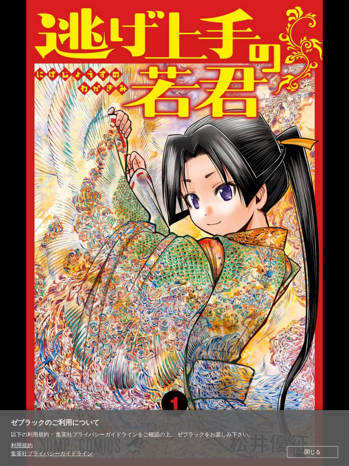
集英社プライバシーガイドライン (52, 453)
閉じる (312, 452)
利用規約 (22, 445)
